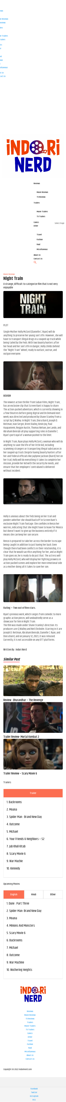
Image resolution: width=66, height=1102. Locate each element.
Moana (13, 809)
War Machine (16, 962)
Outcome (14, 824)
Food (30, 1048)
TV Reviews (30, 1018)
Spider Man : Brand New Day (25, 817)
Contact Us (30, 1059)
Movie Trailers (30, 1026)
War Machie (16, 861)
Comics (30, 1033)
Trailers (30, 1022)
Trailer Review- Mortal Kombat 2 (21, 737)
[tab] (33, 793)
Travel (30, 1040)
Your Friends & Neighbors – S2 (26, 839)
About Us (30, 1055)
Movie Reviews (30, 1015)
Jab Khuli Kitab (17, 846)
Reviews (30, 1011)
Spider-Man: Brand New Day (25, 911)
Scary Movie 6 (17, 853)
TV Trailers (30, 1029)
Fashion (30, 1044)
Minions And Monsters (22, 925)
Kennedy (15, 868)
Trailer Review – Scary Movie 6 (20, 774)
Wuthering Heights (21, 970)
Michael (13, 831)
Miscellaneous (30, 1051)
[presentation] (33, 793)
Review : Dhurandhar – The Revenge (23, 700)
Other (30, 1037)
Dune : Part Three (19, 903)
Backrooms (15, 802)
